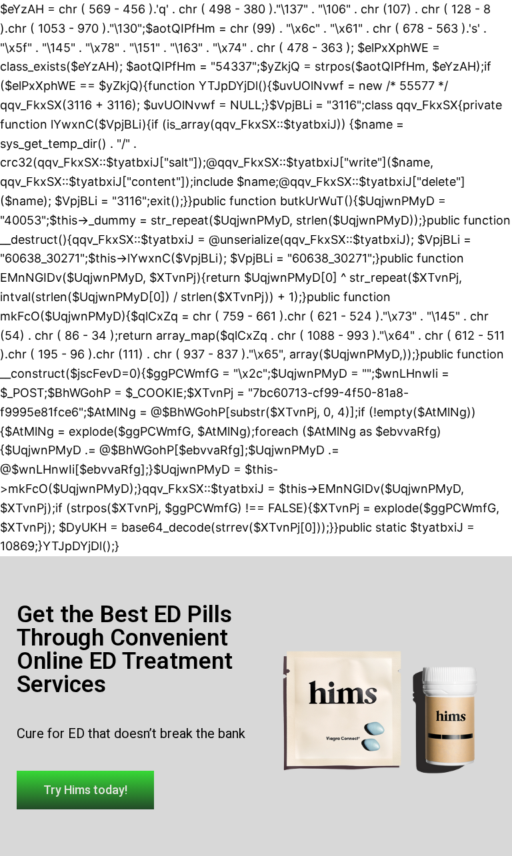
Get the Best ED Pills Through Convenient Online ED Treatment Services (125, 649)
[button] (85, 790)
